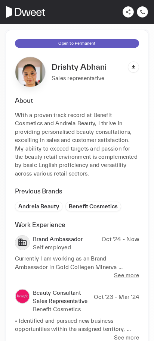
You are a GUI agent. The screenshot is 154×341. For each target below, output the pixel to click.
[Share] (128, 12)
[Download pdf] (133, 67)
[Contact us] (142, 12)
